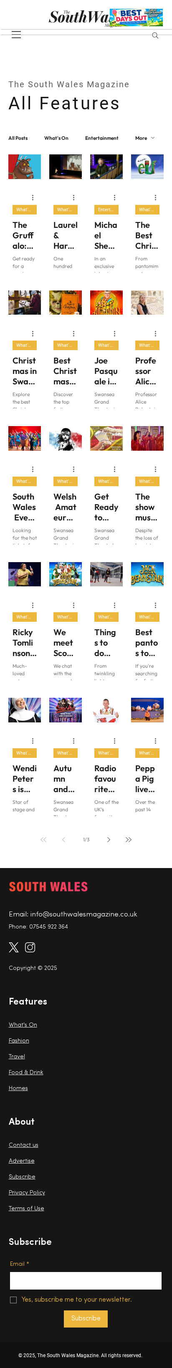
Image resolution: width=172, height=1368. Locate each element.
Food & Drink (26, 1073)
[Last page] (128, 839)
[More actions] (35, 198)
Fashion (19, 1041)
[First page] (43, 839)
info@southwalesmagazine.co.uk (83, 914)
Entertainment (102, 138)
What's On (56, 138)
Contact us (23, 1145)
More (141, 138)
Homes (18, 1088)
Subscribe (22, 1177)
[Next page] (108, 839)
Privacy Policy (27, 1193)
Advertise (22, 1161)
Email (19, 1264)
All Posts (18, 138)
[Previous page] (63, 839)
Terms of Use (26, 1209)
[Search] (155, 35)
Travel (17, 1057)
